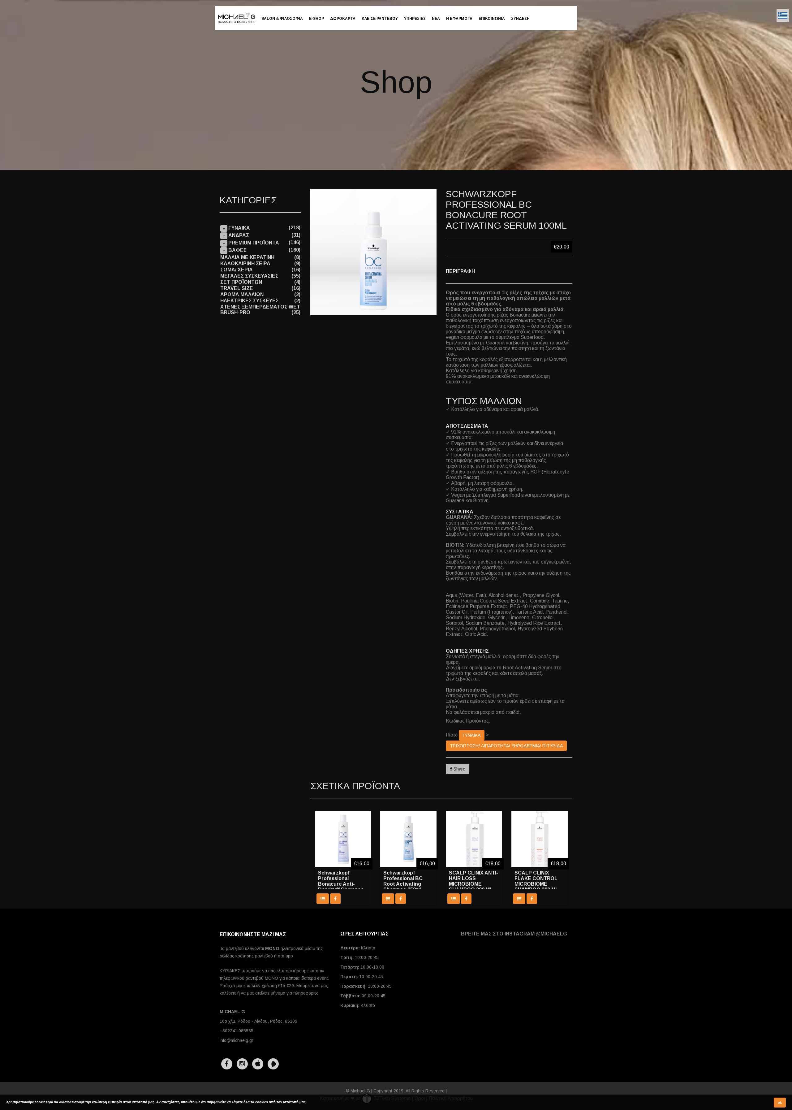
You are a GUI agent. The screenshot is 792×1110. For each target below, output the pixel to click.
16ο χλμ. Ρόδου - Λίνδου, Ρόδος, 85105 (258, 1021)
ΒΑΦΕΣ (237, 250)
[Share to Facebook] (335, 898)
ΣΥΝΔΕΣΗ (520, 18)
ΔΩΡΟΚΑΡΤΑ (342, 18)
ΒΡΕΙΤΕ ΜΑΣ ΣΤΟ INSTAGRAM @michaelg (514, 933)
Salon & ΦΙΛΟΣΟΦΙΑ (282, 18)
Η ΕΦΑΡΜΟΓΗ (459, 18)
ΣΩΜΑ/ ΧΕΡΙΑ (236, 269)
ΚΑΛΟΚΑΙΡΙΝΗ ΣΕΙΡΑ (245, 263)
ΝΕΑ (436, 18)
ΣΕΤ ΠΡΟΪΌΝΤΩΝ (241, 282)
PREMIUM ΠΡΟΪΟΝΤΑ (253, 242)
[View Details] (322, 898)
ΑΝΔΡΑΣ (238, 235)
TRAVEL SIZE (236, 288)
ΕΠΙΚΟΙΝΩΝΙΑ (492, 18)
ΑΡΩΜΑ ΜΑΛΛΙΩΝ (242, 294)
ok (780, 1102)
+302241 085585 (236, 1030)
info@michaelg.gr (236, 1040)
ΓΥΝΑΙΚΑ (471, 735)
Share (458, 769)
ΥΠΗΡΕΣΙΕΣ (415, 18)
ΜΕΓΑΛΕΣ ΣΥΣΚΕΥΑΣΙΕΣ (249, 276)
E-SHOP (316, 18)
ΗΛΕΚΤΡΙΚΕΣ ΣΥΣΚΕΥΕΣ (249, 300)
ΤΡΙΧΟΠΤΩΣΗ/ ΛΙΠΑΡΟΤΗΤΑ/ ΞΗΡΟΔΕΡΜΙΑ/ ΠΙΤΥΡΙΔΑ (506, 745)
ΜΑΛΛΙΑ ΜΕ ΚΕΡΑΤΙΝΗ (247, 257)
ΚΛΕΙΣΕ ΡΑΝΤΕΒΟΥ (380, 18)
